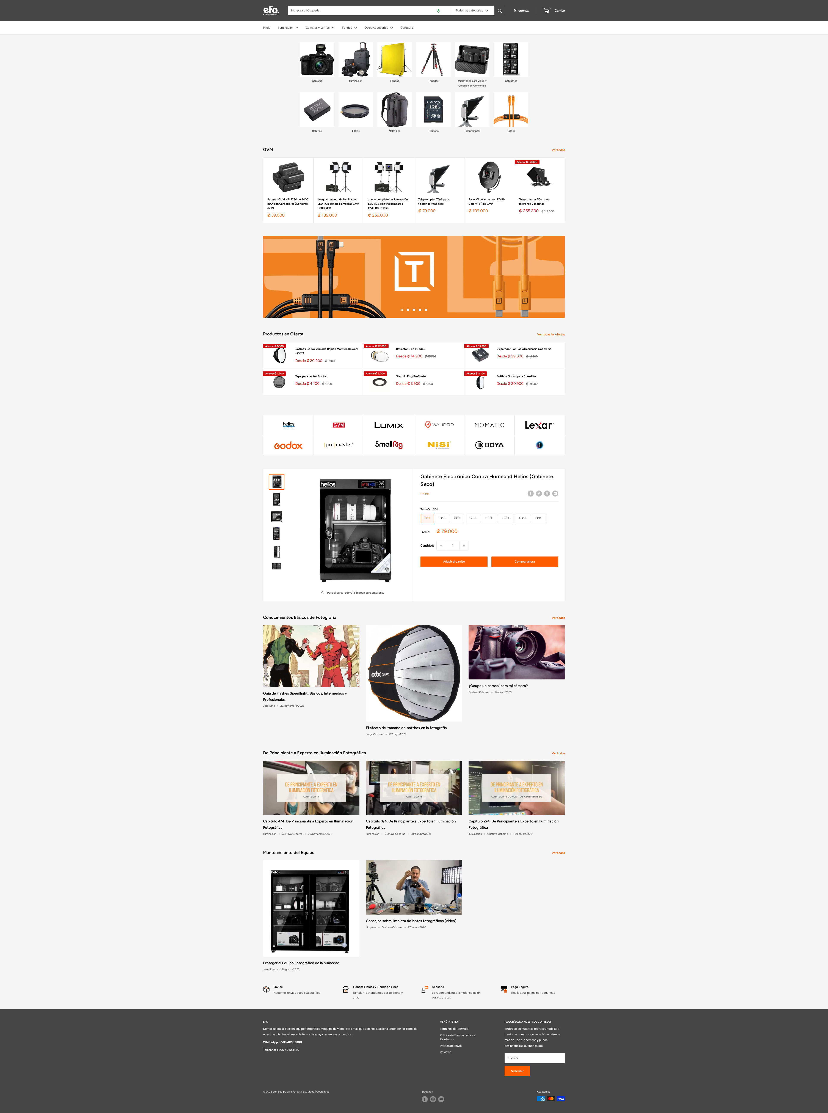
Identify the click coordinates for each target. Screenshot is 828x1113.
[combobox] (369, 10)
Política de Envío (451, 1046)
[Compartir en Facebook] (531, 493)
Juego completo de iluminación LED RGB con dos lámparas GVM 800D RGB (338, 204)
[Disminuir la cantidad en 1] (441, 545)
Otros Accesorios (376, 28)
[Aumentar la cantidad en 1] (464, 545)
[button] (438, 10)
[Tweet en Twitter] (547, 493)
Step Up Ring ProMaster (411, 376)
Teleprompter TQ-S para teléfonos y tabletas (433, 201)
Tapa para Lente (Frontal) (311, 376)
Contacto (406, 28)
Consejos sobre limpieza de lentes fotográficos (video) (411, 921)
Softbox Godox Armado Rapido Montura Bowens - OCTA (326, 351)
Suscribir (517, 1071)
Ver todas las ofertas (551, 334)
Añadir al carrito (454, 561)
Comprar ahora (525, 561)
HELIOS (424, 494)
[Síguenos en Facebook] (425, 1099)
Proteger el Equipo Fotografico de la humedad (301, 963)
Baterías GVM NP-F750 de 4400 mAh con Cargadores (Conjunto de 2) (287, 204)
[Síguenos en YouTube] (441, 1099)
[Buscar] (499, 10)
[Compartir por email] (555, 493)
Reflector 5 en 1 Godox (410, 349)
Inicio (266, 28)
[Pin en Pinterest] (539, 493)
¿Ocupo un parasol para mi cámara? (498, 686)
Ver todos (559, 150)
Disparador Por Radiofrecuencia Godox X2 (524, 349)
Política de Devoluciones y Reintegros (457, 1037)
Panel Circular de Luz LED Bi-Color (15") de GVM (487, 201)
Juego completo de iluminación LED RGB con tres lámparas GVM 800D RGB (388, 204)
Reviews (445, 1052)
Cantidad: (427, 545)
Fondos (347, 28)
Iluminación (285, 28)
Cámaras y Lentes (318, 28)
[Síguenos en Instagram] (433, 1099)
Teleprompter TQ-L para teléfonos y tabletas (534, 201)
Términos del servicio (454, 1029)
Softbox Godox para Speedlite (516, 376)
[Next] (565, 190)
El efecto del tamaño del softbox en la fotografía (406, 728)
